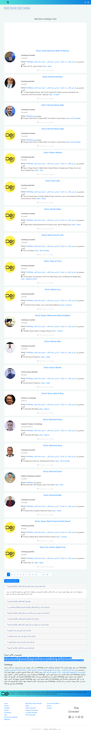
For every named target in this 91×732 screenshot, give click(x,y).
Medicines (7, 719)
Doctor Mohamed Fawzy (52, 419)
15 (43, 574)
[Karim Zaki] (10, 187)
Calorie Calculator (31, 708)
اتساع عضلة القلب (39, 61)
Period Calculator (30, 715)
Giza (45, 66)
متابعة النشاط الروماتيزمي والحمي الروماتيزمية (44, 660)
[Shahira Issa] (10, 296)
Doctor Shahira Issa (52, 289)
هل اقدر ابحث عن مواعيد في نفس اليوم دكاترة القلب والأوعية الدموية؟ (28, 625)
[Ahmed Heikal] (10, 216)
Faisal (50, 66)
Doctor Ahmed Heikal (52, 209)
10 (36, 574)
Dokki (48, 357)
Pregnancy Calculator (32, 710)
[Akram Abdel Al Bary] (10, 400)
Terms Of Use (53, 729)
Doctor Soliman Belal (52, 341)
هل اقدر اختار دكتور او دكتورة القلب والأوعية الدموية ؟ (23, 619)
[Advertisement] (45, 35)
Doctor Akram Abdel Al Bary (53, 393)
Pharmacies (7, 712)
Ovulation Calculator (31, 712)
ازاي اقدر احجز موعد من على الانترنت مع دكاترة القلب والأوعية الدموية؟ (28, 613)
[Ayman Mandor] (10, 374)
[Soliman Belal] (10, 348)
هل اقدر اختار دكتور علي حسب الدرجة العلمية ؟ (21, 636)
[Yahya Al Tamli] (10, 268)
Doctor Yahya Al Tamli (52, 261)
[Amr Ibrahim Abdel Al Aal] (10, 554)
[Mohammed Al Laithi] (10, 242)
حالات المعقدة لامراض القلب (12, 660)
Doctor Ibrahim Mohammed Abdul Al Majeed (52, 315)
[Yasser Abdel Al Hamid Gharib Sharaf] (10, 528)
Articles (49, 706)
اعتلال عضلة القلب (56, 658)
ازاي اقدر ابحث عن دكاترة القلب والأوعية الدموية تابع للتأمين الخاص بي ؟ (28, 607)
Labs (5, 715)
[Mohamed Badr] (10, 502)
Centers (6, 710)
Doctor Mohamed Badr (53, 495)
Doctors (6, 706)
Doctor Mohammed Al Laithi (53, 235)
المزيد (23, 64)
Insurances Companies (11, 717)
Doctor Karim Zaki (53, 180)
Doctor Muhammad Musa (53, 76)
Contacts (49, 708)
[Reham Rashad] (10, 159)
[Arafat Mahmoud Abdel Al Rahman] (10, 57)
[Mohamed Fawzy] (10, 426)
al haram (57, 94)
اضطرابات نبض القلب (44, 658)
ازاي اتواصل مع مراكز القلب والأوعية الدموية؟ (20, 648)
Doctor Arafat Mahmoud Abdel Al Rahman (52, 50)
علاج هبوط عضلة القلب (25, 660)
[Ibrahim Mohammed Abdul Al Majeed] (10, 322)
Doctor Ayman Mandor (52, 367)
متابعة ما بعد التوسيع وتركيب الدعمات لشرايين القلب (70, 660)
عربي (59, 729)
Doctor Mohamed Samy (52, 445)
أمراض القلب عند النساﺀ (68, 61)
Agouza (46, 409)
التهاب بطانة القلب (66, 658)
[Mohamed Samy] (10, 452)
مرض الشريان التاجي (68, 670)
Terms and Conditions (53, 703)
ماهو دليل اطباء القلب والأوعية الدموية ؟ (19, 601)
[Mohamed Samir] (10, 478)
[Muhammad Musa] (10, 83)
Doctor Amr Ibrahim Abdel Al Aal (52, 547)
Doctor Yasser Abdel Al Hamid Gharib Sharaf (52, 521)
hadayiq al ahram (31, 279)
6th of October (76, 118)
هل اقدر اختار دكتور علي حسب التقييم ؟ (19, 630)
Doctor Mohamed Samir (52, 471)
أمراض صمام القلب (52, 61)
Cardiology (30, 61)
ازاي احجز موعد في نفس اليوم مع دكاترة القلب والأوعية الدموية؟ (26, 586)
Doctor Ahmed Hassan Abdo (52, 105)
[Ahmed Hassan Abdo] (10, 112)
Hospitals (7, 708)
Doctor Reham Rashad (53, 152)
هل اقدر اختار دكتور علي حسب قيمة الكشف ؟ (20, 642)
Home (6, 703)
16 (47, 574)
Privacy (46, 729)
